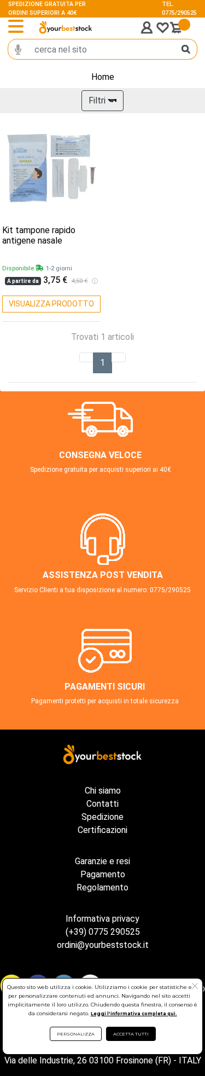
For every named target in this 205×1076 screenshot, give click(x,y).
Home (102, 77)
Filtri (97, 100)
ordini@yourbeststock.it (103, 945)
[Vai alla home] (66, 27)
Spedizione (102, 817)
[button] (195, 987)
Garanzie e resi (102, 861)
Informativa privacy (102, 918)
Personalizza (76, 1034)
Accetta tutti (131, 1034)
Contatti (102, 804)
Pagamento (102, 874)
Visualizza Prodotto (51, 303)
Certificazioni (102, 830)
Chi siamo (103, 790)
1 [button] (102, 362)
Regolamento (102, 887)
